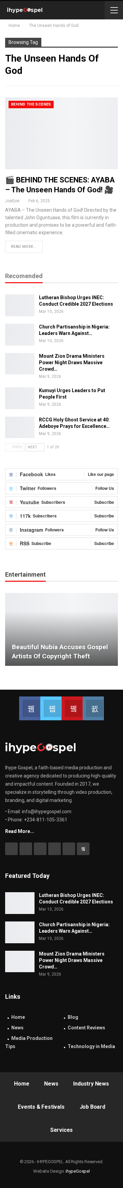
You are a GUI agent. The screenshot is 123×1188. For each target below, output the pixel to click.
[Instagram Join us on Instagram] (93, 708)
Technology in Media (91, 1046)
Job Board (92, 1107)
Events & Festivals (41, 1107)
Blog (73, 1017)
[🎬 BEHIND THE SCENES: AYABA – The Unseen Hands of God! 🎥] (61, 133)
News (17, 1027)
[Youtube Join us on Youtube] (72, 708)
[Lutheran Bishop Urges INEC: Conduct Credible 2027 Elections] (20, 305)
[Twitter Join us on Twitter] (51, 708)
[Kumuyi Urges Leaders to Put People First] (20, 398)
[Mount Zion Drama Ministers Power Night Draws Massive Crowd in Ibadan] (20, 364)
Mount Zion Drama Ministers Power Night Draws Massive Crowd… (72, 362)
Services (61, 1130)
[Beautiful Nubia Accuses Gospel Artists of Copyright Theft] (61, 630)
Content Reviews (86, 1027)
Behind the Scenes (31, 104)
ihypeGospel (78, 1171)
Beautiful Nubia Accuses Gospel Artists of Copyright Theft (60, 651)
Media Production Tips (29, 1042)
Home (18, 1017)
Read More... (24, 246)
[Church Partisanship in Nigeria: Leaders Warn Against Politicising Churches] (20, 335)
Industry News (91, 1083)
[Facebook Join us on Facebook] (30, 708)
